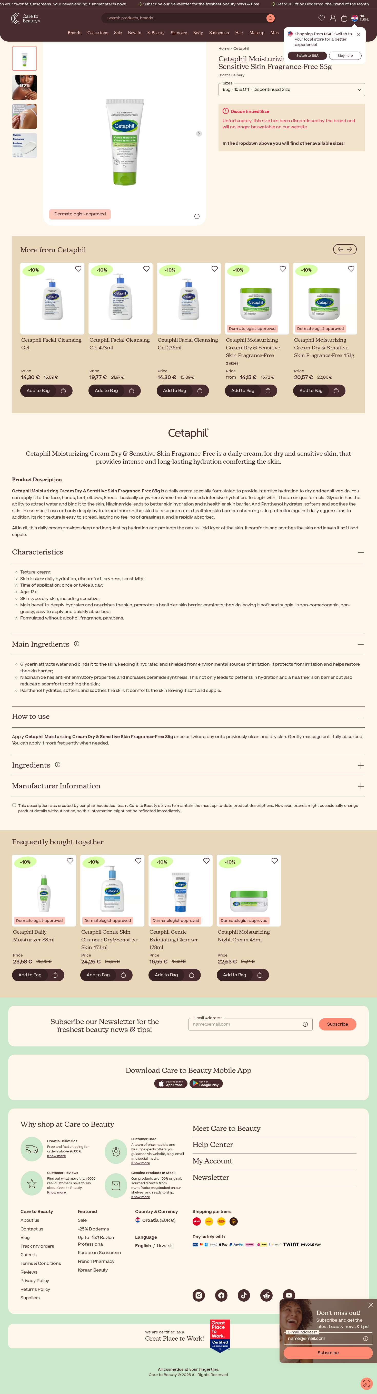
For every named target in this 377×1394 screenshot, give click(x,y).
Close (358, 34)
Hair (239, 33)
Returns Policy (35, 1289)
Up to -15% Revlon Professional (96, 1241)
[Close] (371, 1305)
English (143, 1246)
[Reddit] (266, 1295)
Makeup (257, 33)
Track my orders (37, 1246)
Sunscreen (219, 33)
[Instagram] (199, 1295)
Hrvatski (165, 1246)
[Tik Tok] (244, 1295)
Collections (97, 33)
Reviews (29, 1272)
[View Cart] (344, 18)
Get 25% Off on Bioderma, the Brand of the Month (322, 4)
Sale (118, 33)
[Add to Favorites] (78, 269)
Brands (74, 33)
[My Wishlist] (322, 18)
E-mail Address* (207, 1018)
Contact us (32, 1229)
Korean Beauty (93, 1270)
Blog (25, 1238)
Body (198, 33)
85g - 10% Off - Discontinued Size (256, 90)
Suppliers (30, 1298)
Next (199, 134)
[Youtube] (289, 1295)
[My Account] (333, 18)
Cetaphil (233, 59)
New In (134, 33)
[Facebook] (221, 1295)
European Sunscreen (99, 1253)
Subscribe (337, 1024)
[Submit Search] (270, 18)
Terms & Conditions (41, 1264)
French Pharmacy (96, 1261)
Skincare (179, 33)
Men (275, 33)
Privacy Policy (35, 1281)
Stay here (345, 55)
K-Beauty (155, 33)
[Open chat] (367, 1384)
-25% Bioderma (93, 1229)
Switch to (307, 55)
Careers (29, 1255)
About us (30, 1220)
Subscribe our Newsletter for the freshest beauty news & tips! (201, 4)
